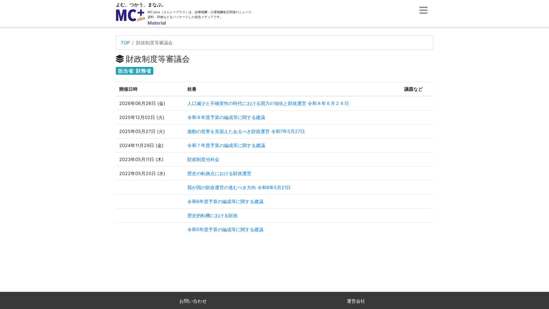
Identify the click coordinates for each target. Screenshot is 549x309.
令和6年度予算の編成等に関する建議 (225, 201)
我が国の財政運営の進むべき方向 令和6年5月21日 (239, 187)
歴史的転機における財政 (212, 215)
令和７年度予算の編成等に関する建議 (226, 145)
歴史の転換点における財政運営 (219, 173)
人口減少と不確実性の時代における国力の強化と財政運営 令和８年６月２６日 (268, 103)
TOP (125, 42)
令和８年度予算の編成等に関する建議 (226, 117)
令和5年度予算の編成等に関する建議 (225, 229)
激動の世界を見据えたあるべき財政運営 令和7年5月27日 (246, 131)
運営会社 (356, 301)
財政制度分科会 (203, 159)
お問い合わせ (193, 301)
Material (157, 23)
